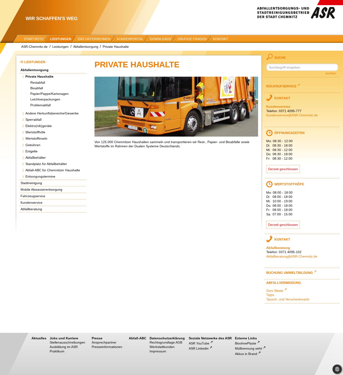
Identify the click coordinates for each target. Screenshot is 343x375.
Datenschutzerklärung (167, 338)
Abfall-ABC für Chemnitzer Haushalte (52, 170)
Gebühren (32, 145)
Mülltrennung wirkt (248, 348)
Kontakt (220, 39)
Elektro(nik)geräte (38, 126)
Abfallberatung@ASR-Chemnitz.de (291, 256)
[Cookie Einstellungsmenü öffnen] (337, 369)
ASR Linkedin (199, 348)
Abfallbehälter (35, 157)
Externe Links (246, 338)
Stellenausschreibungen (67, 342)
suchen (331, 73)
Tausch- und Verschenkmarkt (287, 299)
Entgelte (31, 151)
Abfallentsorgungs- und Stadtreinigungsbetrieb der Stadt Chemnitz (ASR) (300, 9)
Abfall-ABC (137, 338)
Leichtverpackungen (45, 99)
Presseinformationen (107, 347)
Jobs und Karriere (64, 338)
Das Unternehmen (94, 39)
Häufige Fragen (192, 39)
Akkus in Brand (246, 354)
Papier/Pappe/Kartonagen (49, 94)
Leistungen (60, 39)
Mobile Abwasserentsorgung (41, 189)
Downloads (160, 39)
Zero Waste (274, 290)
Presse (97, 338)
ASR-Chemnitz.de (34, 46)
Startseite (34, 39)
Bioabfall (36, 88)
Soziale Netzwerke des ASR (210, 338)
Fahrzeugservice (33, 196)
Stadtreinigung (31, 183)
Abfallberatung (31, 209)
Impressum (158, 351)
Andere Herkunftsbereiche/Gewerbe (52, 113)
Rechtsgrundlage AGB (166, 342)
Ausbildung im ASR (64, 347)
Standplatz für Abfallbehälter (46, 164)
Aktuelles (39, 338)
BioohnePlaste (245, 343)
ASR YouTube (199, 343)
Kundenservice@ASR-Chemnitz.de (292, 115)
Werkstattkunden (162, 347)
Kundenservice (31, 202)
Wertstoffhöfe (35, 132)
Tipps (270, 295)
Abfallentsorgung (85, 46)
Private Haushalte (116, 46)
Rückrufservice (281, 86)
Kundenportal (130, 39)
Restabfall (37, 82)
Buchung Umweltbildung (289, 272)
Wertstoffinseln (36, 138)
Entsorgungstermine (40, 176)
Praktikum (57, 351)
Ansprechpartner (104, 342)
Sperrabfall (33, 119)
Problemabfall (40, 105)
